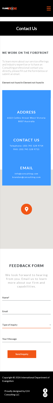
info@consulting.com (26, 173)
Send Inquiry (21, 354)
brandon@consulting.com (26, 177)
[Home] (9, 8)
